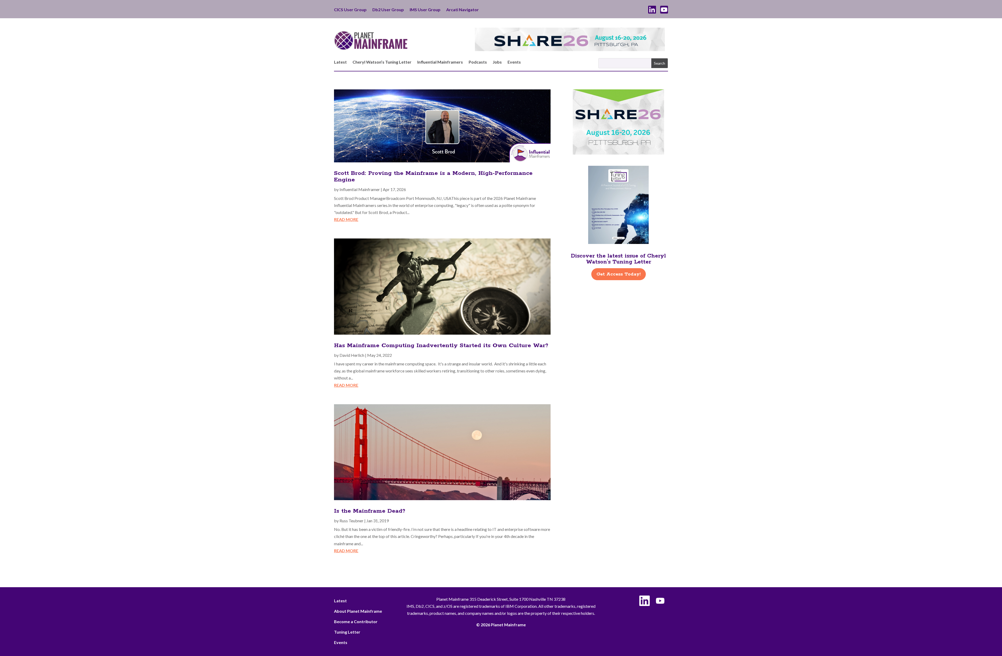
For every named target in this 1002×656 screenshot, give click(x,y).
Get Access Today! (619, 274)
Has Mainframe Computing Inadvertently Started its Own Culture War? (441, 345)
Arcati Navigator (462, 10)
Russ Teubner (351, 520)
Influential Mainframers (440, 62)
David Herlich (351, 355)
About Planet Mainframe (358, 611)
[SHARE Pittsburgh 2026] (570, 49)
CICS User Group (350, 10)
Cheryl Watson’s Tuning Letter (382, 62)
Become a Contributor (356, 621)
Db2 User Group (388, 10)
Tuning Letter (347, 631)
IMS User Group (425, 10)
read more (346, 219)
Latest (340, 62)
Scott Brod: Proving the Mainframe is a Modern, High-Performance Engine (433, 176)
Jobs (497, 62)
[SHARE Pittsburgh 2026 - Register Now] (618, 152)
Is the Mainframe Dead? (369, 511)
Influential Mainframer (359, 189)
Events (514, 62)
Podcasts (478, 62)
